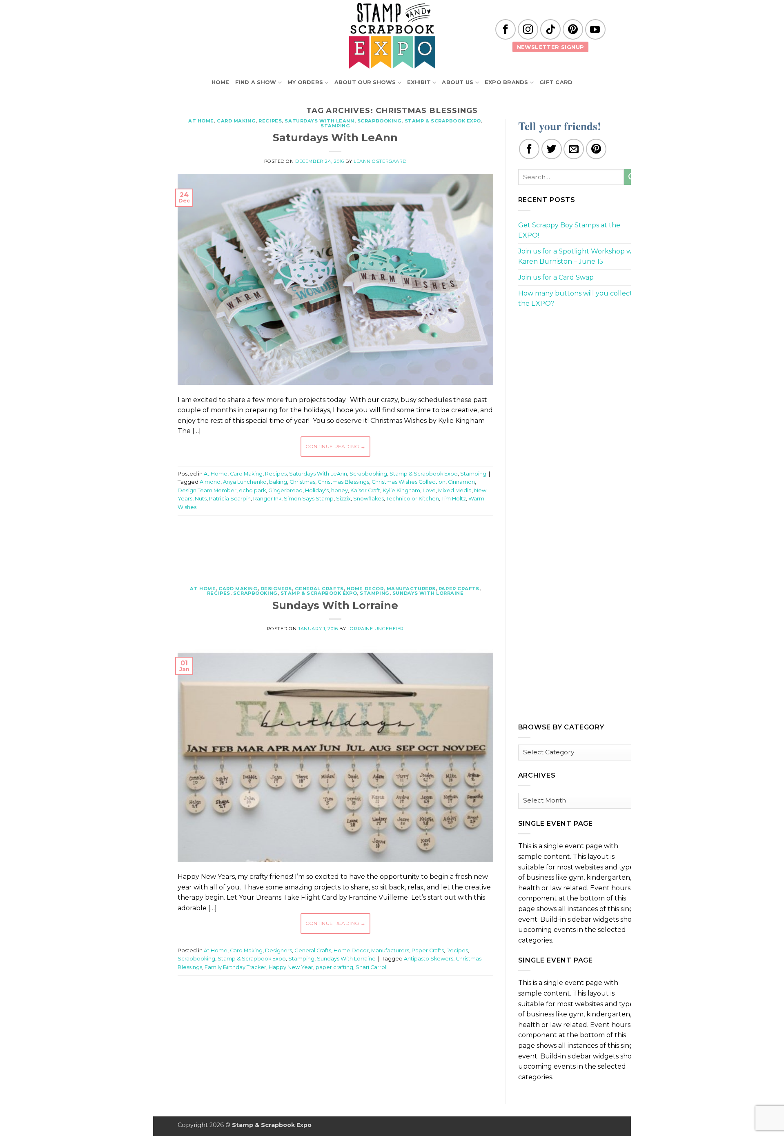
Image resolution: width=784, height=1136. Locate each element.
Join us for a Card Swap (556, 277)
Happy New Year (291, 967)
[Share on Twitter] (551, 149)
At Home (201, 121)
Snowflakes (368, 499)
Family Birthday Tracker (235, 967)
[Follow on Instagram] (528, 29)
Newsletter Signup (550, 47)
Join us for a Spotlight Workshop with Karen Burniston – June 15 (579, 256)
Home (220, 82)
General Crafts (319, 588)
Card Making (236, 121)
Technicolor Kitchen (412, 499)
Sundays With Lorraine (428, 593)
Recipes (270, 121)
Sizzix (343, 499)
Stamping (335, 126)
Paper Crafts (459, 588)
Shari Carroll (372, 967)
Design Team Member (207, 490)
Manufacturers (411, 588)
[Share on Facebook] (529, 149)
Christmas (302, 482)
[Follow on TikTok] (550, 29)
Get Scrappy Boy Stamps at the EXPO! (569, 230)
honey (339, 490)
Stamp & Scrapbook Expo (443, 121)
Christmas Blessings (343, 482)
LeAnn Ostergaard (380, 161)
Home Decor (365, 588)
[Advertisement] (335, 546)
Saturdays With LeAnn (319, 121)
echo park (252, 490)
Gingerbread (285, 490)
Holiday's (317, 490)
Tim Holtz (453, 499)
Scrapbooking (379, 121)
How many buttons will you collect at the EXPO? (579, 298)
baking (278, 482)
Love (429, 490)
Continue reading (335, 446)
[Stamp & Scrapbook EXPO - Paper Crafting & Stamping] (392, 36)
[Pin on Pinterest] (596, 149)
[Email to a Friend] (574, 149)
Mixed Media (455, 490)
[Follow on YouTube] (595, 29)
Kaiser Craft (365, 490)
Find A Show (255, 82)
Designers (276, 588)
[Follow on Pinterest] (573, 29)
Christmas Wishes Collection (408, 482)
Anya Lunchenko (245, 482)
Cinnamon (461, 482)
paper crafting (334, 967)
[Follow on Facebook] (505, 29)
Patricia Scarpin (230, 499)
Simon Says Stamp (309, 499)
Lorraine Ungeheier (375, 628)
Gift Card (555, 82)
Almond (210, 482)
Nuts (201, 499)
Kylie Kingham (401, 490)
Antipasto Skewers (428, 959)
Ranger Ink (267, 499)
